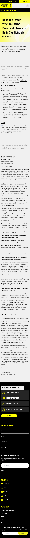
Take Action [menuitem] (12, 2)
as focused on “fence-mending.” (14, 81)
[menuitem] (2, 1)
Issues (3, 436)
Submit (3, 470)
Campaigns (4, 430)
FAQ (2, 519)
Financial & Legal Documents (8, 510)
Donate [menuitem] (26, 2)
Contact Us (4, 513)
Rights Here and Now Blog (10, 10)
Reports (3, 447)
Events (3, 516)
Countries (4, 441)
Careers (3, 522)
